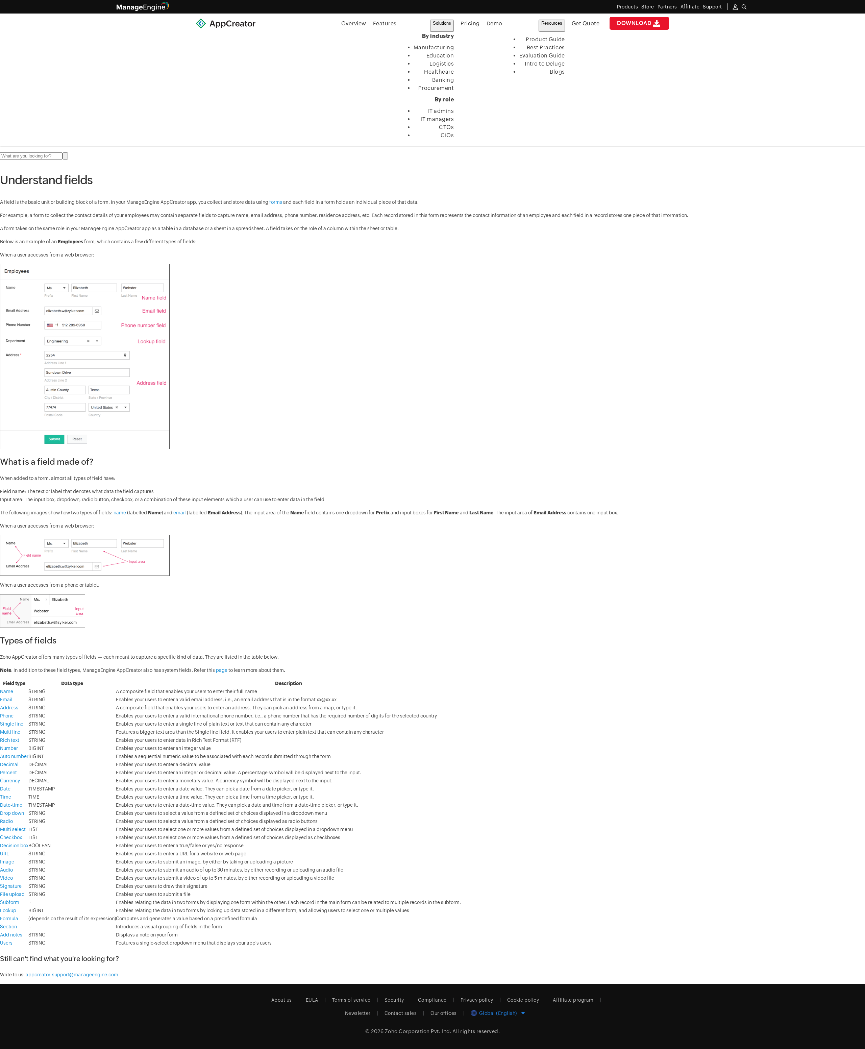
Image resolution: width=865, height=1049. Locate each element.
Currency (10, 780)
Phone (7, 715)
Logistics (441, 63)
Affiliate (690, 6)
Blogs (557, 72)
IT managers (437, 119)
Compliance (432, 1000)
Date (5, 788)
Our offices (443, 1013)
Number (9, 748)
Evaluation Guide (542, 55)
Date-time (11, 805)
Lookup (8, 910)
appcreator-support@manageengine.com (72, 974)
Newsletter (358, 1013)
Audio (6, 870)
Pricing (470, 23)
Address (9, 707)
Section (8, 926)
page (221, 670)
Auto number (14, 756)
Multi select (13, 829)
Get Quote (586, 23)
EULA (312, 1000)
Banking (443, 80)
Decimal (9, 764)
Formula (9, 918)
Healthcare (439, 72)
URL (4, 853)
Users (6, 943)
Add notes (11, 934)
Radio (6, 821)
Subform (9, 902)
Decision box (14, 845)
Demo (494, 23)
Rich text (9, 740)
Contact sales (401, 1013)
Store (647, 6)
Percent (8, 772)
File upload (12, 894)
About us (281, 1000)
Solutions (442, 23)
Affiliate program (573, 1000)
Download (634, 23)
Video (6, 878)
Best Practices (546, 47)
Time (5, 797)
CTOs (446, 127)
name (120, 512)
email (179, 512)
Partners (667, 6)
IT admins (441, 111)
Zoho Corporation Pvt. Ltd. (418, 1031)
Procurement (436, 88)
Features (385, 23)
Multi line (10, 732)
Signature (11, 886)
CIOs (447, 135)
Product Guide (545, 39)
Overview (353, 23)
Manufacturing (434, 47)
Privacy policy (477, 1000)
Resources (551, 23)
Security (394, 1000)
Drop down (12, 813)
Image (7, 861)
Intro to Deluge (545, 63)
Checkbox (11, 837)
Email (6, 699)
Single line (11, 724)
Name (6, 691)
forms (275, 202)
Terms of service (351, 1000)
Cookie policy (523, 1000)
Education (440, 55)
